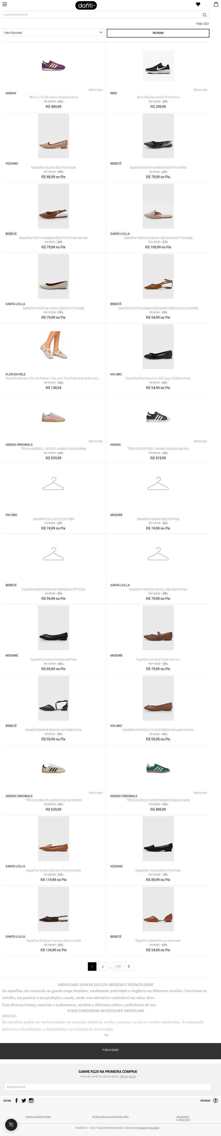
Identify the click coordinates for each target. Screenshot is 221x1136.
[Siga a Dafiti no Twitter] (22, 1101)
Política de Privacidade (148, 1127)
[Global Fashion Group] (38, 1131)
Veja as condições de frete (38, 1116)
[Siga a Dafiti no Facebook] (15, 1101)
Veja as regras (128, 1076)
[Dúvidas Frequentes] (214, 1101)
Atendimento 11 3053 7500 (183, 1118)
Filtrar (158, 32)
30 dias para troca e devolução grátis (110, 1116)
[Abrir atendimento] (11, 1125)
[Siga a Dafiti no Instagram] (30, 1101)
